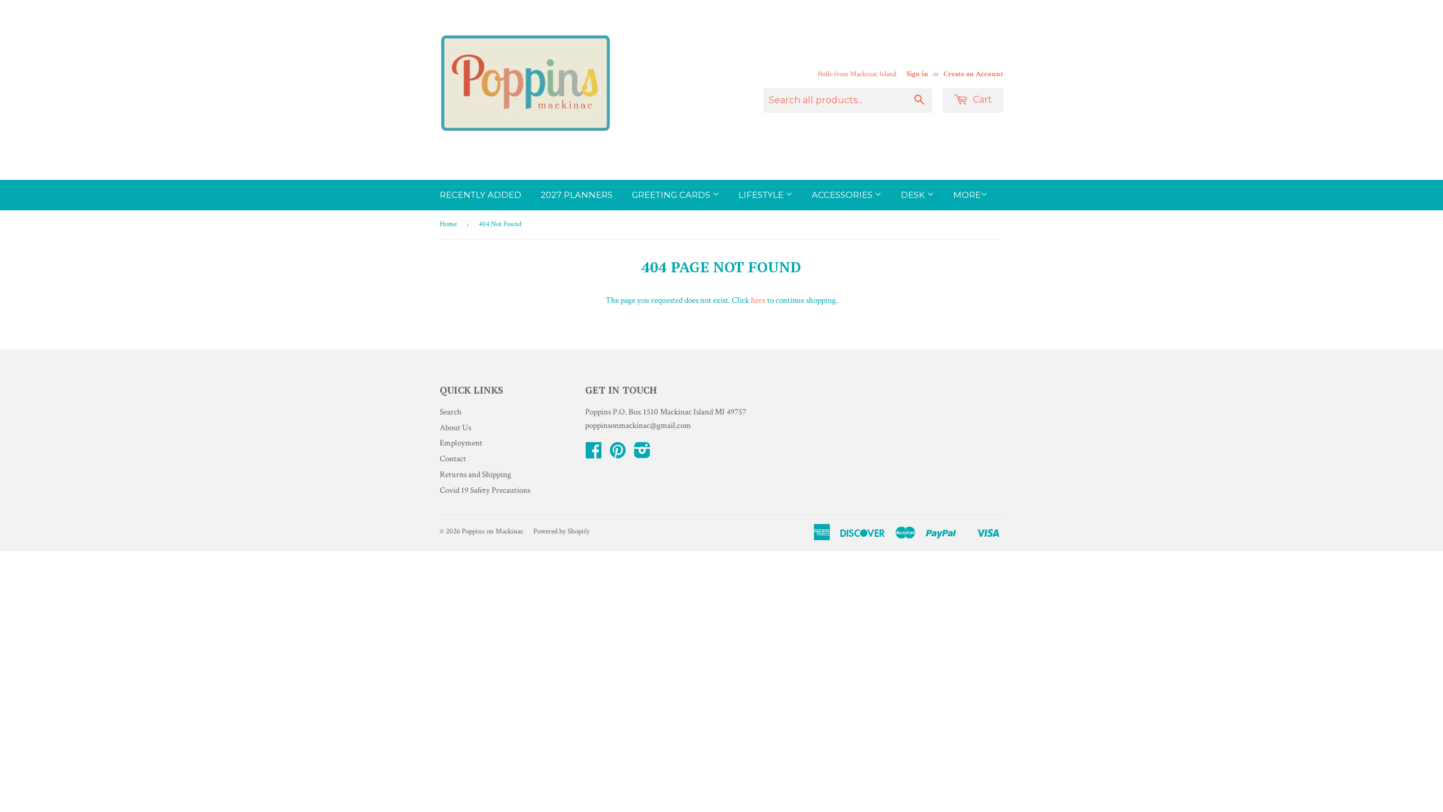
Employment (461, 443)
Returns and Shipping (475, 474)
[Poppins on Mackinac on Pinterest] (617, 454)
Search (451, 412)
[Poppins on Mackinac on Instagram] (642, 454)
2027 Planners (577, 194)
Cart (981, 99)
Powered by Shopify (561, 531)
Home (448, 224)
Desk (914, 194)
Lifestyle (762, 194)
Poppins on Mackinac (492, 531)
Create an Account (973, 73)
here (758, 300)
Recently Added (480, 194)
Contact (453, 458)
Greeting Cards (672, 194)
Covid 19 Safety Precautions (485, 490)
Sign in (917, 73)
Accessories (843, 194)
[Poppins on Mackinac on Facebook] (593, 454)
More (967, 194)
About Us (455, 427)
